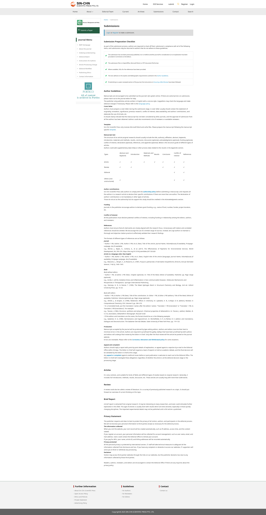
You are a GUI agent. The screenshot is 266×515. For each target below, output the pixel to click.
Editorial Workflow (85, 69)
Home (145, 4)
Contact (176, 11)
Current (126, 11)
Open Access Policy (81, 494)
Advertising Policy (81, 503)
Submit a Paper (87, 30)
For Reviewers (127, 494)
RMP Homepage (84, 45)
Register (184, 4)
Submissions (159, 11)
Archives (141, 11)
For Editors (126, 497)
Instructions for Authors (87, 61)
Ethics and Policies (81, 497)
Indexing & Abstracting (87, 53)
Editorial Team (107, 11)
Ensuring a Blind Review (161, 82)
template (113, 130)
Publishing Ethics (85, 73)
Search (190, 11)
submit (171, 4)
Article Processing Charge (88, 65)
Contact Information (86, 76)
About (89, 11)
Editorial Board (84, 57)
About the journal (85, 49)
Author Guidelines (162, 76)
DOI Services (158, 4)
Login (192, 4)
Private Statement (81, 500)
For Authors (126, 491)
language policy (144, 104)
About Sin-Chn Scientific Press (85, 491)
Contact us (163, 491)
